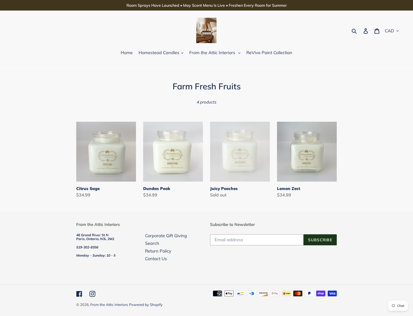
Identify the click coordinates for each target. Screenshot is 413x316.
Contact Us (156, 258)
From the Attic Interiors (109, 304)
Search (152, 243)
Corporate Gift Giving (166, 235)
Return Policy (158, 251)
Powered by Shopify (146, 304)
